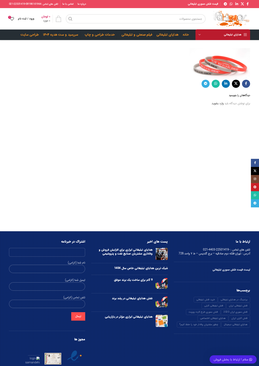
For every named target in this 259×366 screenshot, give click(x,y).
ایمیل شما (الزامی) (75, 280)
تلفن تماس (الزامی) (74, 298)
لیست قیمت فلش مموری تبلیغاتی (231, 270)
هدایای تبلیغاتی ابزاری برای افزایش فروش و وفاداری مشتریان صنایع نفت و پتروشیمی (126, 251)
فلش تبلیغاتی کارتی (213, 306)
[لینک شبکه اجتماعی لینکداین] (236, 4)
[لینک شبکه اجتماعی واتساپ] (231, 4)
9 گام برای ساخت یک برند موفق (133, 280)
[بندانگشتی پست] (162, 254)
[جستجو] (70, 18)
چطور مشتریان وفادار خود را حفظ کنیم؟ (198, 324)
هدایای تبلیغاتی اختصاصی (213, 318)
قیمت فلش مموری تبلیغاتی (203, 4)
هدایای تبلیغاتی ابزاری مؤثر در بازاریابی (129, 316)
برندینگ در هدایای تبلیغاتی (234, 299)
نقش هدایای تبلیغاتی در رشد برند (132, 298)
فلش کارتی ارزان (239, 318)
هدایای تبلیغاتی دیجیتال (235, 324)
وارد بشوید (218, 103)
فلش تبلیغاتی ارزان (238, 306)
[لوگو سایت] (230, 18)
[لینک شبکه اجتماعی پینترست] (255, 187)
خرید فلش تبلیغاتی (205, 299)
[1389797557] (219, 64)
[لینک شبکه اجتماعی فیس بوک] (247, 4)
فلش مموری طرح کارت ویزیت (203, 312)
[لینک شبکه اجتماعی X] (242, 4)
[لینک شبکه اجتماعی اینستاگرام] (255, 179)
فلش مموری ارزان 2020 (235, 312)
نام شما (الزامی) (76, 263)
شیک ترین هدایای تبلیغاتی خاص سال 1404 (141, 268)
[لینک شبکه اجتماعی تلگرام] (225, 4)
